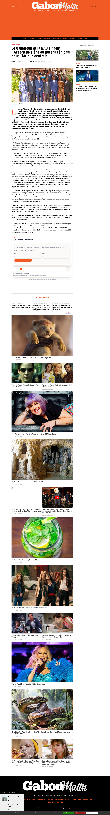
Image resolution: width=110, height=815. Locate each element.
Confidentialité (85, 800)
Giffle (78, 84)
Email (43, 253)
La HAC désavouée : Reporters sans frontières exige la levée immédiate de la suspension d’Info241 (86, 88)
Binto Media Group (33, 279)
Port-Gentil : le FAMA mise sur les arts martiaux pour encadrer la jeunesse (62, 307)
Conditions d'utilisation (65, 800)
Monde (65, 38)
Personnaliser (92, 813)
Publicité (31, 800)
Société (80, 38)
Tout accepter (69, 813)
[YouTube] (92, 6)
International (57, 38)
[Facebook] (90, 6)
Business (31, 38)
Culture (39, 38)
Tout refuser (80, 813)
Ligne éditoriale (55, 802)
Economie (47, 38)
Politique (72, 38)
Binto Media (48, 808)
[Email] (97, 6)
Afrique (24, 38)
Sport (86, 38)
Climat (78, 63)
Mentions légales (45, 800)
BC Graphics (54, 279)
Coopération (16, 44)
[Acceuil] (95, 6)
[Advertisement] (55, 24)
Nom (15, 253)
